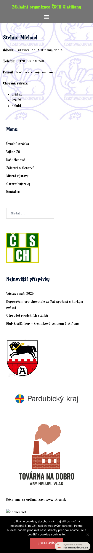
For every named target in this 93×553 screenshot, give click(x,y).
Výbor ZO (13, 152)
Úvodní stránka (17, 144)
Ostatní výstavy (18, 184)
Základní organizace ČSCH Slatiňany (46, 7)
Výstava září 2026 (20, 293)
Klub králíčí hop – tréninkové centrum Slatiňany (42, 323)
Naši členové (15, 160)
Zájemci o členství (20, 168)
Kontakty (13, 191)
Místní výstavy (17, 176)
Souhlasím (47, 543)
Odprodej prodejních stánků (27, 315)
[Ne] (87, 537)
